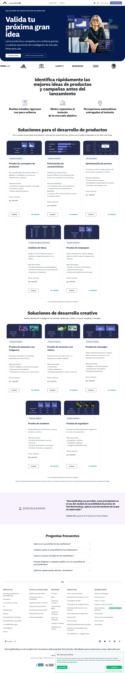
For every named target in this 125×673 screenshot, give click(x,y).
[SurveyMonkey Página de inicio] (5, 2)
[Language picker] (94, 2)
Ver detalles (35, 214)
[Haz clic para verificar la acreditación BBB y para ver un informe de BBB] (39, 666)
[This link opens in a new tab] (98, 2)
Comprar (14, 214)
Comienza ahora (13, 56)
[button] (62, 544)
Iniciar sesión (104, 3)
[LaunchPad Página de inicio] (15, 3)
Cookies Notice (72, 662)
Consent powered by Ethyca (113, 671)
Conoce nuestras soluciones (34, 56)
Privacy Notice (62, 662)
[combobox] (10, 641)
